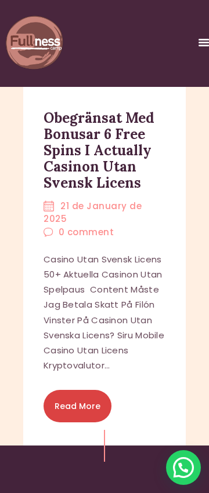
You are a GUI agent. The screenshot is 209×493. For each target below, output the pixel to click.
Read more (77, 406)
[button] (183, 467)
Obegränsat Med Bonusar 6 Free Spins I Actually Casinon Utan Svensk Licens (99, 150)
